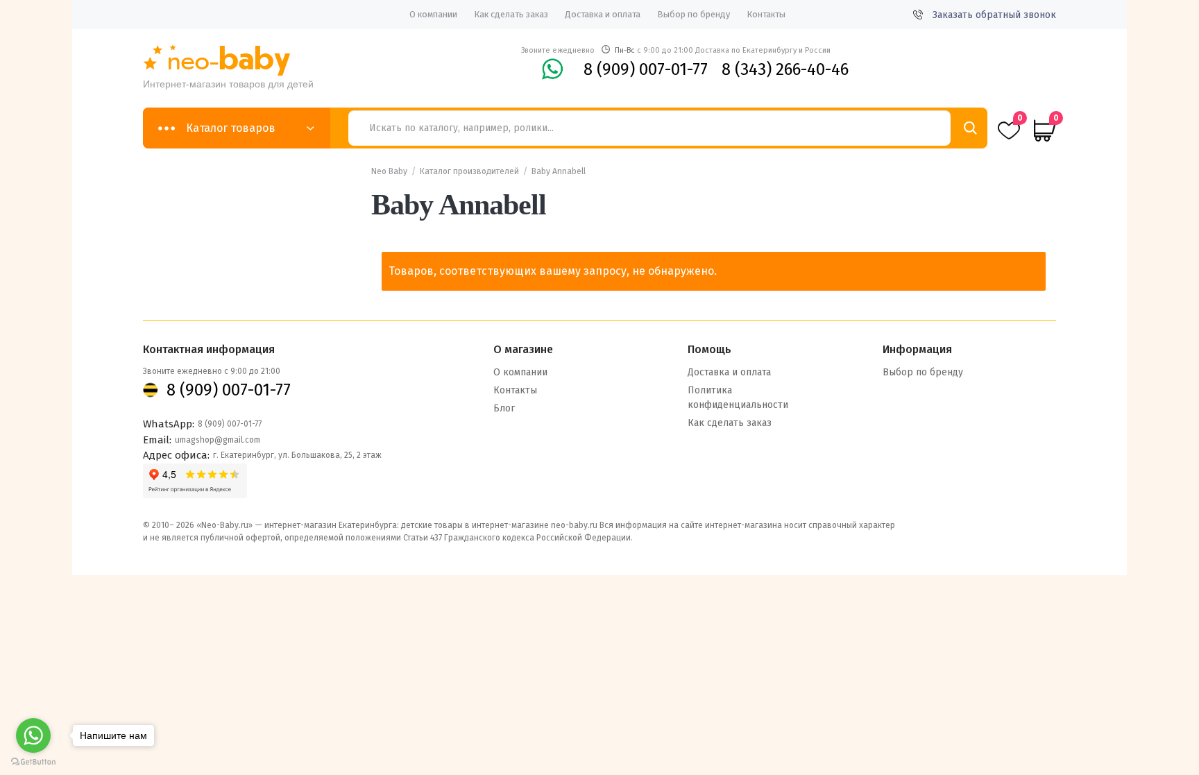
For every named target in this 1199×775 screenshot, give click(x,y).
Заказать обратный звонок (994, 15)
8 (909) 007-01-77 (646, 69)
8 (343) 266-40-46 (785, 69)
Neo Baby (389, 171)
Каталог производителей (469, 171)
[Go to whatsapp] (33, 735)
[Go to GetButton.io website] (33, 761)
